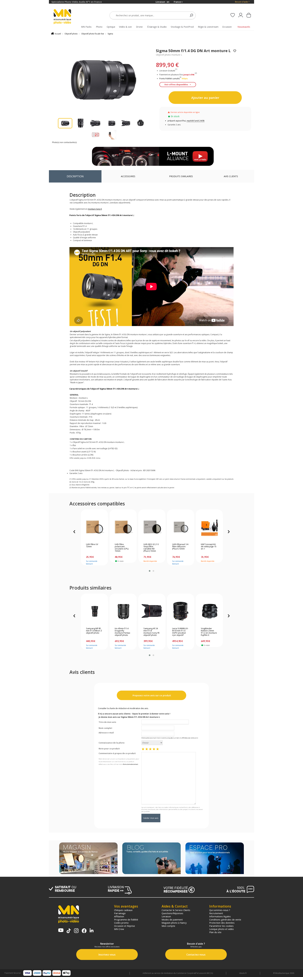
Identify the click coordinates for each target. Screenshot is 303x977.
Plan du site (215, 932)
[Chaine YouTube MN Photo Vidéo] (60, 930)
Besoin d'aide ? (242, 1)
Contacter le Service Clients (176, 910)
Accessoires (128, 176)
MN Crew (119, 929)
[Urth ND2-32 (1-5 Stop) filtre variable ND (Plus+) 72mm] (152, 527)
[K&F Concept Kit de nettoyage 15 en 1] (209, 527)
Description (75, 176)
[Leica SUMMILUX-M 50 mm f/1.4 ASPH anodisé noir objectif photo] (180, 611)
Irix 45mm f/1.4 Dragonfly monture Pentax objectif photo (122, 631)
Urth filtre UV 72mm (92, 545)
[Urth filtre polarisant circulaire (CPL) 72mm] (123, 527)
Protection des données (222, 922)
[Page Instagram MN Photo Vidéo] (76, 931)
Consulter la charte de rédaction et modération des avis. (123, 708)
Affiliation (119, 916)
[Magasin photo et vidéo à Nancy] (88, 858)
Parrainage (120, 913)
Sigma (110, 33)
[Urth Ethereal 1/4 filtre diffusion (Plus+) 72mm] (180, 527)
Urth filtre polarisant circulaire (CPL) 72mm (121, 547)
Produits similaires (181, 176)
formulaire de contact (130, 764)
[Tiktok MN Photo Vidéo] (69, 931)
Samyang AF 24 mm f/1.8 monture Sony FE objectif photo (151, 631)
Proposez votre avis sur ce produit (151, 695)
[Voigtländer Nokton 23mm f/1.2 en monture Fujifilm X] (209, 611)
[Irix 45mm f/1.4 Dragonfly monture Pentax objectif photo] (123, 611)
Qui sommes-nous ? (219, 910)
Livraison (166, 916)
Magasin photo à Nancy (174, 922)
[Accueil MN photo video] (66, 17)
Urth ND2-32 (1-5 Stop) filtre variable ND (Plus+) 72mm (151, 547)
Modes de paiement (172, 919)
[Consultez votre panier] (249, 15)
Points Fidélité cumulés (169, 78)
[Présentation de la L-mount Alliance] (153, 156)
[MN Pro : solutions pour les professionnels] (214, 858)
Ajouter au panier (205, 97)
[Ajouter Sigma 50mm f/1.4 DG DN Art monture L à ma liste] (234, 51)
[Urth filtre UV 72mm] (94, 527)
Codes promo (121, 922)
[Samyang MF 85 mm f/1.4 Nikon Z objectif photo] (94, 611)
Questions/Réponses (172, 913)
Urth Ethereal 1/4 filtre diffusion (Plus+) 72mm (180, 546)
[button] (150, 570)
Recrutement (216, 913)
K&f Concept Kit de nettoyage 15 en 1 (208, 546)
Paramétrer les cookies (221, 925)
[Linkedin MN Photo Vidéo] (91, 930)
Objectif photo (71, 33)
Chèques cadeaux (123, 910)
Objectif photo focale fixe (92, 33)
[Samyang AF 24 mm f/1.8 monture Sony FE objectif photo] (152, 611)
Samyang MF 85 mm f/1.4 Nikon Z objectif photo (94, 630)
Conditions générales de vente (225, 919)
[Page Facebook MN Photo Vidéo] (84, 931)
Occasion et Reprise (124, 925)
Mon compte (168, 925)
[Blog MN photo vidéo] (151, 858)
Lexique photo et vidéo (221, 929)
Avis (231, 176)
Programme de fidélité (126, 919)
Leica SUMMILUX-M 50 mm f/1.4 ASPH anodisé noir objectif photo (180, 632)
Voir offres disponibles (176, 84)
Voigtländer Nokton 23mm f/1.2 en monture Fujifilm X (209, 631)
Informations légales (220, 916)
